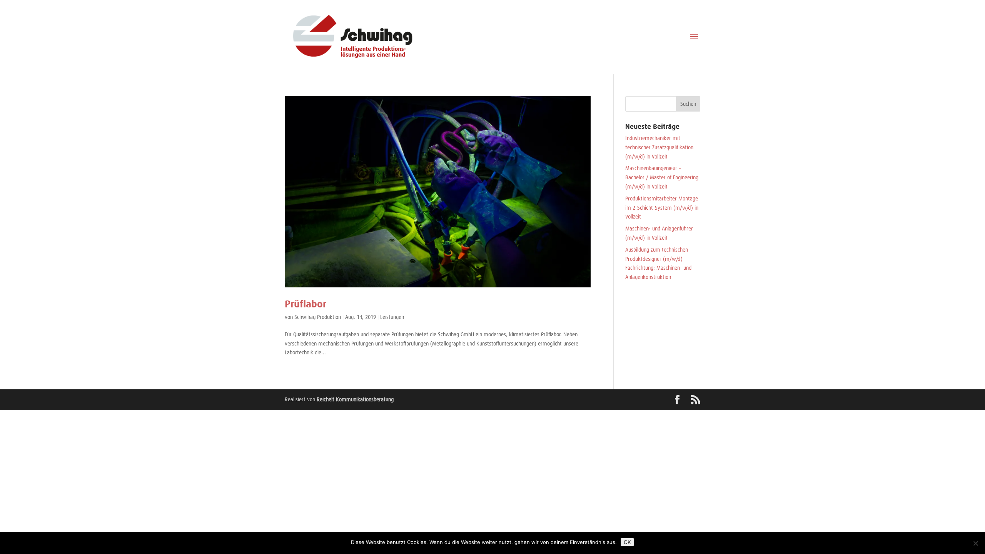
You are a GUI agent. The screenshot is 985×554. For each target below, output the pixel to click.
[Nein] (975, 543)
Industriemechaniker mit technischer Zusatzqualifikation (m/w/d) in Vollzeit (659, 147)
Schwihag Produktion (317, 317)
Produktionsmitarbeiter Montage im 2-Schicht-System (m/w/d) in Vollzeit (661, 207)
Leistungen (392, 317)
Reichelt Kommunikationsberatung (355, 399)
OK (627, 542)
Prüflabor (305, 304)
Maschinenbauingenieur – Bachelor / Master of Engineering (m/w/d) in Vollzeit (661, 177)
